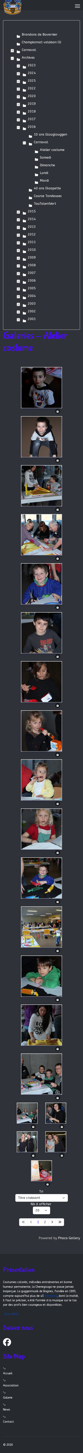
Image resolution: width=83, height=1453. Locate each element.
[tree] (41, 177)
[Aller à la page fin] (60, 1222)
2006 (32, 280)
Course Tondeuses (48, 196)
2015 (32, 211)
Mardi (44, 180)
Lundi (44, 173)
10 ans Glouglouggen (50, 134)
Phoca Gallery (69, 1238)
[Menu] (77, 6)
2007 (32, 273)
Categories (17, 29)
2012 (32, 234)
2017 (32, 119)
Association (11, 1385)
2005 (32, 288)
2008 (32, 265)
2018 (32, 111)
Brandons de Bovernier (39, 34)
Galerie (7, 1397)
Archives (28, 57)
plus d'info (11, 1314)
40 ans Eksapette (47, 188)
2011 (32, 242)
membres (51, 1296)
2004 (32, 296)
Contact (8, 1421)
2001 (32, 319)
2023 (32, 65)
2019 (32, 104)
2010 (32, 250)
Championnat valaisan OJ (41, 42)
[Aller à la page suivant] (52, 1222)
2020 (32, 96)
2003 (32, 303)
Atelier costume (52, 150)
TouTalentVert (45, 204)
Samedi (45, 157)
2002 (32, 311)
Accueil (7, 1373)
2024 (32, 73)
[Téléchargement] (57, 411)
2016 (32, 127)
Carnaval (29, 50)
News (6, 1409)
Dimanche (47, 165)
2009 (32, 257)
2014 (32, 219)
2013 (32, 227)
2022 (32, 88)
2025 (32, 81)
